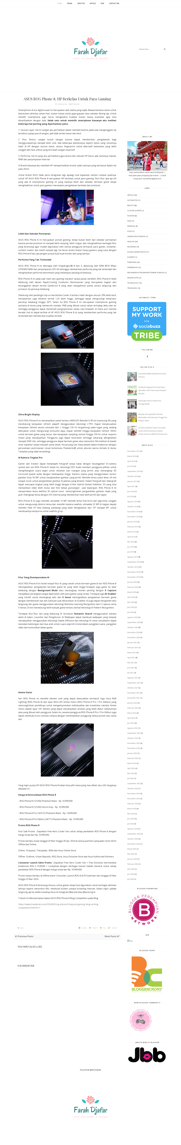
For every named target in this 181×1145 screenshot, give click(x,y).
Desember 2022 (133, 748)
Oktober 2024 (132, 839)
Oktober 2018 (132, 506)
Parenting (131, 262)
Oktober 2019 (132, 567)
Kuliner (130, 257)
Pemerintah (132, 267)
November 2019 (133, 572)
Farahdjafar (63, 104)
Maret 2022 (131, 713)
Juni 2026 (130, 874)
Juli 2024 (130, 824)
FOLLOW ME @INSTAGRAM (90, 1070)
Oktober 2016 (132, 476)
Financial (131, 226)
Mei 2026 (130, 869)
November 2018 (133, 511)
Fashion (130, 216)
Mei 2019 (130, 542)
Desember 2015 (133, 451)
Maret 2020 (131, 592)
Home (59, 3)
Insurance (131, 247)
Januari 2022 (132, 703)
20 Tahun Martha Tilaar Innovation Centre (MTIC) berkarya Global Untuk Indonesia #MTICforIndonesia (152, 430)
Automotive (132, 200)
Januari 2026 (132, 859)
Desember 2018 (133, 516)
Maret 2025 (131, 849)
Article (93, 3)
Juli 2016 (130, 466)
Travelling (132, 288)
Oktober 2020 (132, 627)
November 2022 (133, 743)
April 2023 (131, 768)
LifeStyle (81, 3)
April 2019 (131, 537)
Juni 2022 (130, 723)
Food (129, 231)
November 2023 (133, 793)
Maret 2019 (131, 531)
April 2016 (131, 461)
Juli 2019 (130, 552)
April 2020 (131, 597)
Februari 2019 (132, 526)
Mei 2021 (130, 662)
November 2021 (133, 693)
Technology (132, 283)
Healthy (130, 241)
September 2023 (133, 783)
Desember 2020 (133, 637)
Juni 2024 (130, 818)
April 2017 (131, 486)
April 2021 (131, 657)
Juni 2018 (130, 491)
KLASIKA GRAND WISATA (137, 252)
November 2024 (133, 844)
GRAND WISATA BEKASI (136, 236)
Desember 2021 (133, 698)
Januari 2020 (132, 582)
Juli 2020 (130, 612)
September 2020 (133, 622)
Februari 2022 (132, 708)
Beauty (130, 205)
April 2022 (131, 718)
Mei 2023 (130, 773)
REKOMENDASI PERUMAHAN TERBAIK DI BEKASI (145, 272)
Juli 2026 (130, 879)
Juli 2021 (130, 672)
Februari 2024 (132, 803)
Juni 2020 (130, 607)
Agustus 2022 (132, 728)
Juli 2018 (130, 496)
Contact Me (114, 3)
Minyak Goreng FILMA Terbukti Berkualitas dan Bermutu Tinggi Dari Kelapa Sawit (152, 417)
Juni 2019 (130, 547)
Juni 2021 (130, 667)
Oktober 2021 (132, 688)
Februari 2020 (132, 587)
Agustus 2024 (132, 829)
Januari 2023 (132, 753)
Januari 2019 (132, 521)
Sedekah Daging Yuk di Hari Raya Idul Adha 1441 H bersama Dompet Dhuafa (152, 390)
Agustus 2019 (132, 557)
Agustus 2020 (132, 617)
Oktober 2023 (132, 788)
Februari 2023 (132, 758)
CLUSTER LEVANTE (134, 210)
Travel (69, 3)
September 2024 (133, 834)
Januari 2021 (132, 642)
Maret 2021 (131, 652)
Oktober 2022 (132, 738)
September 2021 (133, 683)
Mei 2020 (130, 602)
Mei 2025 (130, 854)
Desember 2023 (133, 798)
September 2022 (133, 733)
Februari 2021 (132, 647)
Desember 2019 (133, 577)
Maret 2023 (131, 763)
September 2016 (133, 471)
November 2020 (133, 632)
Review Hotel (133, 278)
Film (102, 3)
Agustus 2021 (132, 678)
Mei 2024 (130, 813)
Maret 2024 (131, 808)
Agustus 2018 (132, 501)
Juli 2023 (130, 778)
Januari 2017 (132, 481)
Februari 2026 (132, 864)
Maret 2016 (131, 456)
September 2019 (133, 562)
